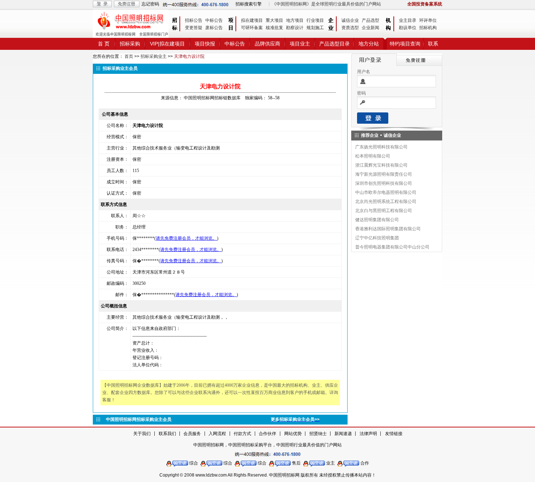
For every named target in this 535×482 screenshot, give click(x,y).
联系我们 (167, 433)
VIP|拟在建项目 (167, 44)
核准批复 (274, 27)
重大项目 (274, 20)
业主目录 (407, 20)
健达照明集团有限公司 (377, 219)
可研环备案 (252, 27)
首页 (128, 56)
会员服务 (192, 433)
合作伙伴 (267, 433)
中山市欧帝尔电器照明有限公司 (385, 192)
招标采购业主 (153, 56)
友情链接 (394, 433)
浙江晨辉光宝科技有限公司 (381, 165)
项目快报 (205, 44)
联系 (433, 44)
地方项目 (295, 20)
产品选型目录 (334, 44)
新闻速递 (343, 433)
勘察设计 (295, 27)
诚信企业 (350, 20)
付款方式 (242, 433)
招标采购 (130, 44)
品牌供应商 (267, 44)
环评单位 (428, 20)
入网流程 (217, 433)
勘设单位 (407, 27)
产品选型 (370, 20)
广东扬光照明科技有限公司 (381, 147)
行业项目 (315, 20)
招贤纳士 (318, 433)
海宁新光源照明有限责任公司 (383, 174)
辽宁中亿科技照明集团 (377, 237)
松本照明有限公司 (372, 156)
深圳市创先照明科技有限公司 (383, 183)
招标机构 (428, 27)
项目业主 (300, 44)
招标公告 (193, 20)
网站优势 (293, 433)
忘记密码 (150, 4)
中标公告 (214, 20)
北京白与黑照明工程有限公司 (383, 210)
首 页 (104, 44)
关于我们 (142, 433)
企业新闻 (370, 27)
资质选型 (350, 27)
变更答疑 (193, 27)
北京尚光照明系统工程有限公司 (385, 201)
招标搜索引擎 (248, 4)
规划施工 (315, 27)
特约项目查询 (405, 44)
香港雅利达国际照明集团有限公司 (388, 228)
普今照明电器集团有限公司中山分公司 (392, 247)
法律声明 (368, 433)
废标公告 (214, 27)
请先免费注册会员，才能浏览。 (186, 238)
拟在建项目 (252, 20)
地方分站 (368, 44)
